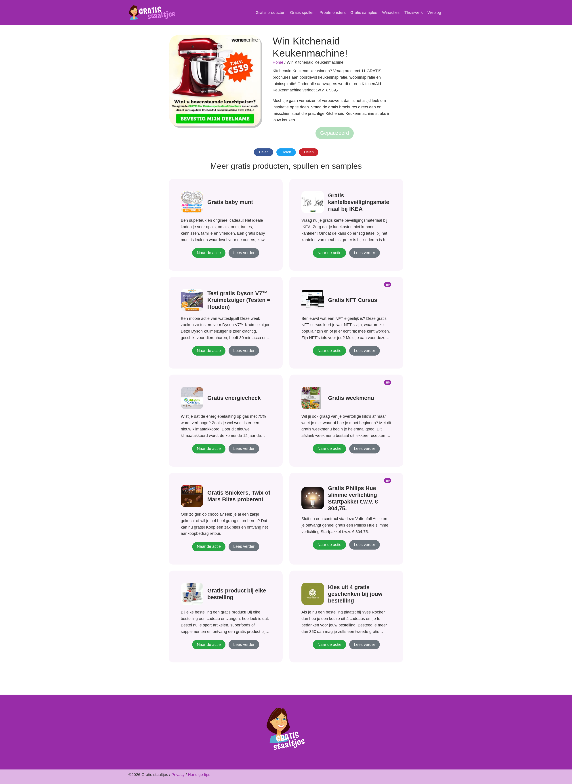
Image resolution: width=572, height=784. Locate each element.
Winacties (391, 12)
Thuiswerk (413, 12)
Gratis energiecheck (234, 398)
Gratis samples (363, 12)
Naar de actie (209, 253)
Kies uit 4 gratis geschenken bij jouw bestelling (355, 594)
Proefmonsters (333, 12)
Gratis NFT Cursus (352, 300)
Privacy (178, 774)
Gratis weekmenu (351, 398)
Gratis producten (270, 12)
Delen (264, 152)
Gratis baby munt (230, 202)
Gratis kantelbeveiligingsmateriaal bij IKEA (358, 202)
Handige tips (199, 774)
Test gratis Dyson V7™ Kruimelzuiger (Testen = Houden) (238, 300)
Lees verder (243, 253)
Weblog (434, 12)
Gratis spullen (302, 12)
